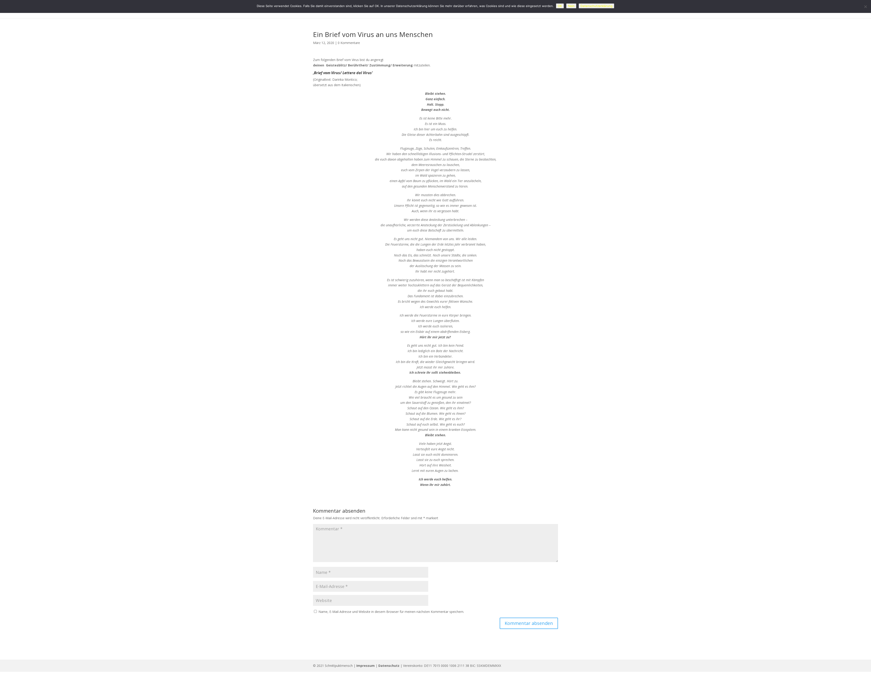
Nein (571, 6)
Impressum (365, 665)
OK (560, 6)
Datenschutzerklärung (596, 6)
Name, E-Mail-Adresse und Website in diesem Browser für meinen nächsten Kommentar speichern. (391, 611)
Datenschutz (388, 665)
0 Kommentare (349, 43)
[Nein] (865, 6)
